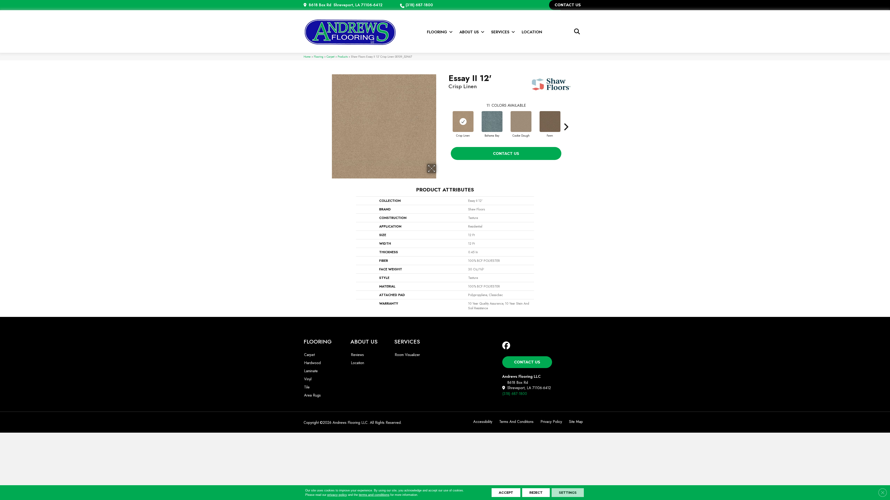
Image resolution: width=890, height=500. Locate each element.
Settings (568, 493)
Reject (536, 493)
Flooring (318, 57)
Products (343, 57)
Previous (446, 120)
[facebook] (507, 345)
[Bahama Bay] (492, 121)
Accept (506, 493)
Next (566, 120)
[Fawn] (550, 121)
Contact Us (506, 153)
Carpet (330, 57)
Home (307, 57)
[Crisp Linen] (463, 121)
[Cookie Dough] (521, 121)
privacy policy (337, 495)
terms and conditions (374, 495)
